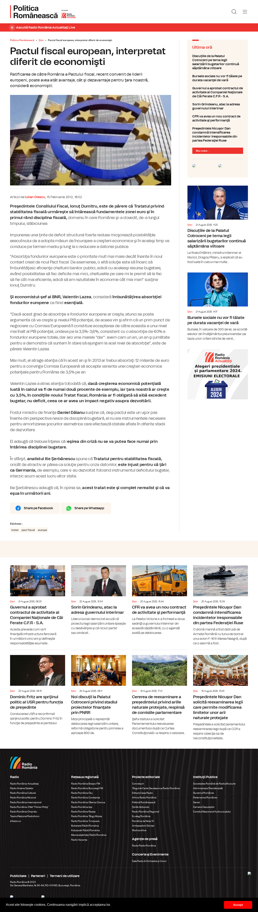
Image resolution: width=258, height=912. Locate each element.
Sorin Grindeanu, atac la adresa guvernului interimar (217, 106)
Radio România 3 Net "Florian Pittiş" (29, 807)
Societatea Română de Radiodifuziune (214, 783)
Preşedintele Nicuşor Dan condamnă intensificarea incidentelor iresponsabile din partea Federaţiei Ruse (217, 134)
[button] (112, 905)
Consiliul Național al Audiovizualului (212, 811)
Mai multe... (202, 151)
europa (42, 530)
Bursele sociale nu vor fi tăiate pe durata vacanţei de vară (217, 78)
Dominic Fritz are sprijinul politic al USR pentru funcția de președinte (37, 688)
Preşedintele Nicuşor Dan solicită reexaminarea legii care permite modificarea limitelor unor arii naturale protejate (220, 695)
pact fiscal (28, 530)
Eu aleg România (141, 816)
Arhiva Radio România (144, 797)
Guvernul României (203, 793)
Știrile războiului (140, 807)
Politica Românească (22, 40)
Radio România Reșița (83, 811)
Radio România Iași (81, 807)
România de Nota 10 (143, 821)
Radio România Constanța (85, 797)
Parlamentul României (205, 797)
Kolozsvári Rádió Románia (85, 830)
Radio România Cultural (23, 793)
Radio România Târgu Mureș (86, 816)
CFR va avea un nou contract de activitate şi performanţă (217, 118)
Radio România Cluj (82, 793)
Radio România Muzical (23, 797)
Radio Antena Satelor (21, 788)
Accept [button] (238, 904)
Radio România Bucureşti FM (87, 788)
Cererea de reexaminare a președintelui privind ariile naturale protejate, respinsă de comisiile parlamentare (159, 692)
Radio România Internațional (25, 802)
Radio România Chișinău (23, 811)
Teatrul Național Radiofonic (25, 816)
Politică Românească (143, 802)
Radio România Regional (145, 811)
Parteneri (38, 876)
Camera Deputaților (203, 807)
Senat (196, 802)
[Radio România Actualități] (43, 11)
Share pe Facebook (38, 508)
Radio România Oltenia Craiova (88, 802)
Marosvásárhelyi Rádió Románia (88, 835)
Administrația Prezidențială (208, 788)
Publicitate (18, 876)
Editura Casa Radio (142, 793)
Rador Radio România (144, 845)
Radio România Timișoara (85, 821)
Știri (41, 40)
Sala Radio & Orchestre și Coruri (149, 861)
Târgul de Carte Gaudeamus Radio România (156, 788)
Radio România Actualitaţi (24, 783)
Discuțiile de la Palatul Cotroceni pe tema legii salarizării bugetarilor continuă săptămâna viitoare (217, 62)
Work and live (139, 830)
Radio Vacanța (79, 840)
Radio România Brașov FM (85, 783)
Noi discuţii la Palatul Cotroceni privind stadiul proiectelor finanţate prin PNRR (98, 692)
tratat (15, 530)
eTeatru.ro (15, 821)
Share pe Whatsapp (89, 508)
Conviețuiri (138, 783)
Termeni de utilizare (64, 876)
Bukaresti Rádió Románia (85, 826)
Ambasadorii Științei (143, 826)
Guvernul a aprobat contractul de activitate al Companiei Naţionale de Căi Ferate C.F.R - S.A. (217, 92)
